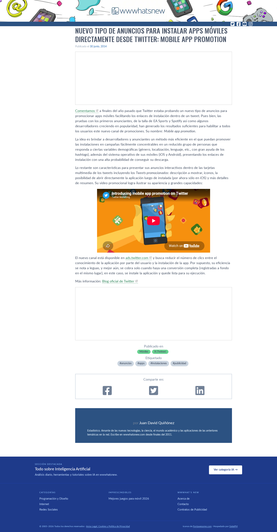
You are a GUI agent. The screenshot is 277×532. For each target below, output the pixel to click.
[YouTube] (244, 24)
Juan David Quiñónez (156, 423)
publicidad (180, 363)
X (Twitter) (160, 351)
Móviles (143, 351)
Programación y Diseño (53, 498)
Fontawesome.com (202, 526)
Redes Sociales (48, 509)
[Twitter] (232, 24)
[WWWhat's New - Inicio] (138, 11)
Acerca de (184, 498)
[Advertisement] (153, 78)
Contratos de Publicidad (192, 509)
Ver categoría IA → (226, 469)
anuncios (126, 363)
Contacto (183, 504)
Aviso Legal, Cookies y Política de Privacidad (108, 526)
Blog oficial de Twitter (118, 281)
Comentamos (85, 111)
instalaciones (159, 363)
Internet (44, 504)
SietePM (233, 526)
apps (142, 363)
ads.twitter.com (136, 258)
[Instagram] (250, 24)
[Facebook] (238, 24)
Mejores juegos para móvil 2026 (129, 498)
